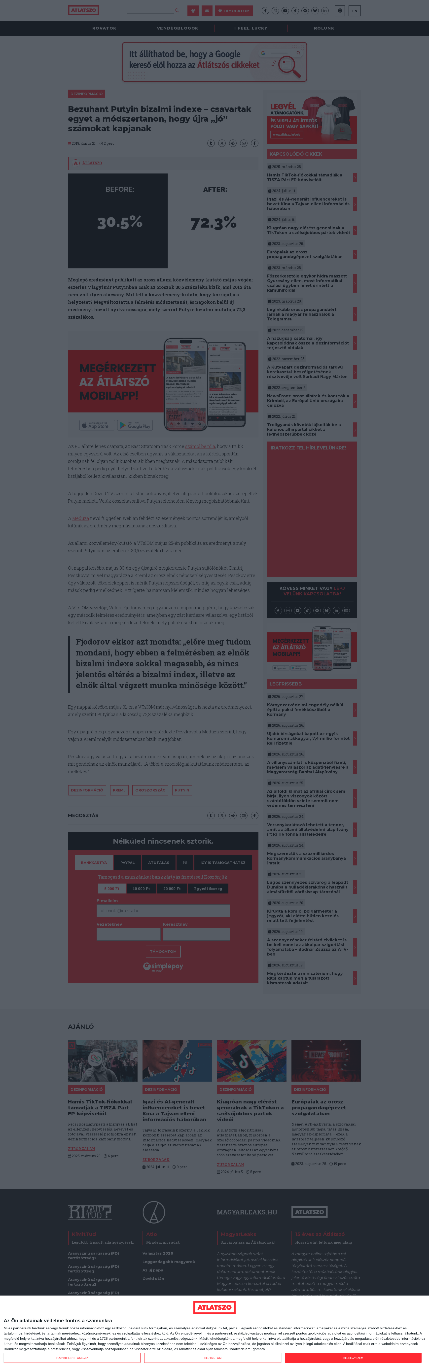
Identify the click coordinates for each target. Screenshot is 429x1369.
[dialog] (214, 1332)
